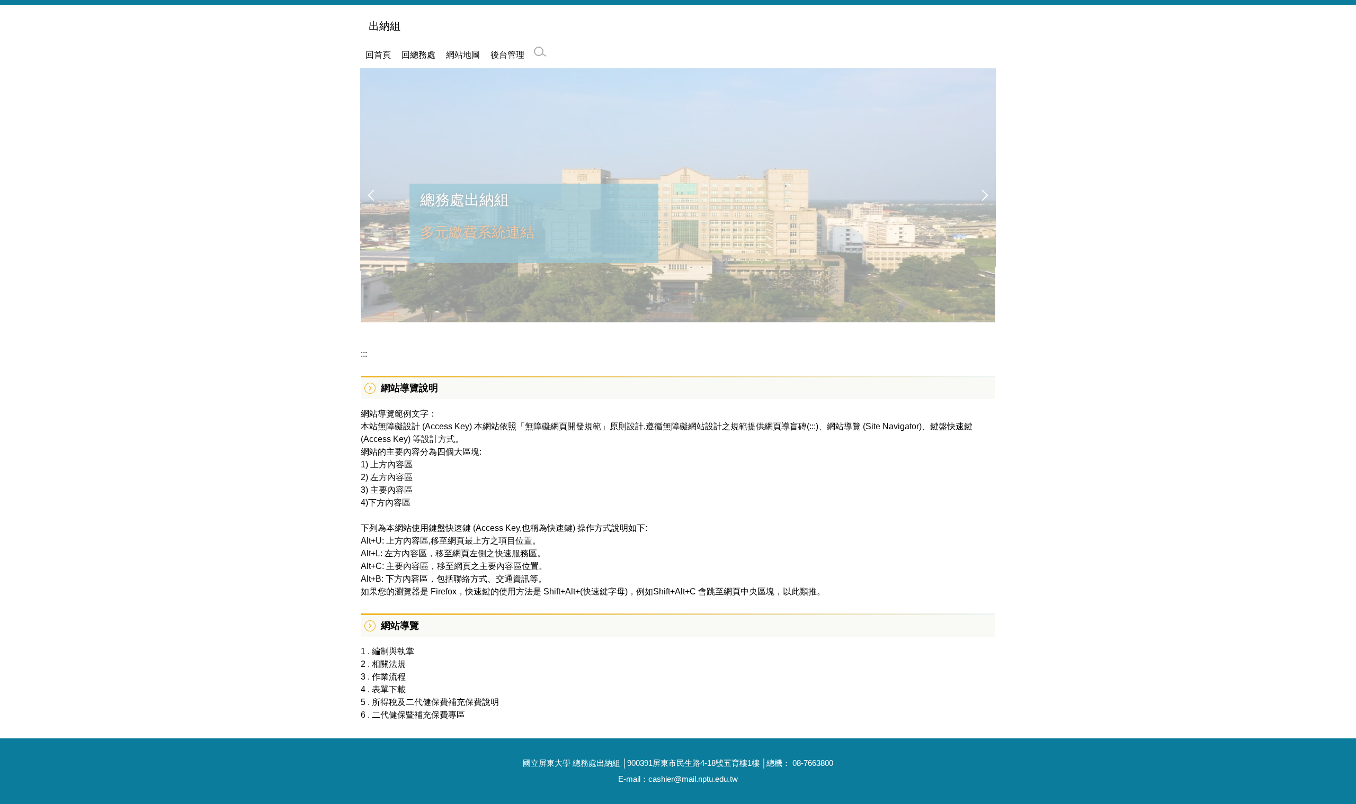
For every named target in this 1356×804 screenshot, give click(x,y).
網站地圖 (463, 54)
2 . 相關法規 (383, 664)
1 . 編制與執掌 (387, 651)
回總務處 (418, 54)
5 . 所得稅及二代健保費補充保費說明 (430, 702)
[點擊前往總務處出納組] (678, 195)
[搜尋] (540, 52)
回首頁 (378, 54)
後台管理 (507, 54)
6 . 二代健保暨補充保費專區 (413, 714)
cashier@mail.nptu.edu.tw (693, 778)
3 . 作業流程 (383, 676)
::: (364, 353)
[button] (373, 195)
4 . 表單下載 (383, 689)
